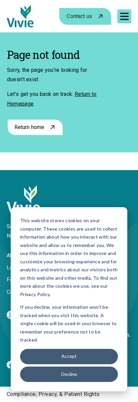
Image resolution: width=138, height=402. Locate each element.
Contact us (79, 16)
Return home (29, 127)
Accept (69, 356)
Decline (69, 374)
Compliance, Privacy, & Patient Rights (53, 394)
